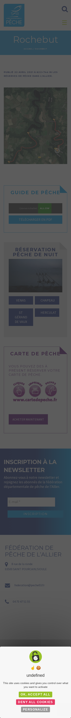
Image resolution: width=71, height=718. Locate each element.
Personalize (35, 709)
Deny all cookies (35, 702)
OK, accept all (35, 694)
